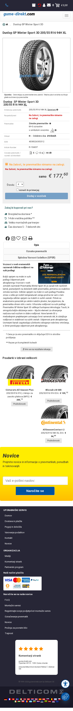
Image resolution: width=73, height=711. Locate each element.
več (20, 669)
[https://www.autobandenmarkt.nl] (32, 699)
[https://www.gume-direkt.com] (47, 699)
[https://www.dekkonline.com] (24, 699)
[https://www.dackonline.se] (17, 699)
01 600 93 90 (8, 5)
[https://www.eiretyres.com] (15, 701)
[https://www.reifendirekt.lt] (45, 701)
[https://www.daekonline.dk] (28, 699)
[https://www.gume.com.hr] (38, 701)
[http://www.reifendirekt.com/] (57, 701)
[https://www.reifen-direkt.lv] (49, 701)
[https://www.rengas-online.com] (55, 699)
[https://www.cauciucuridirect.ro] (26, 701)
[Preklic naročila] (39, 5)
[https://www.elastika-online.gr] (30, 701)
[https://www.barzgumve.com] (34, 701)
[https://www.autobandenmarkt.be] (51, 699)
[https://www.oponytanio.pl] (23, 701)
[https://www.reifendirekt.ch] (13, 699)
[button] (65, 684)
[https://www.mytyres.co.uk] (36, 699)
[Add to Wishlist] (18, 238)
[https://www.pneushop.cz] (59, 699)
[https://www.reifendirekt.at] (43, 699)
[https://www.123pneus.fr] (9, 699)
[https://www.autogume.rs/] (53, 701)
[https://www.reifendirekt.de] (5, 699)
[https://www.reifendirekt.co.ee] (42, 701)
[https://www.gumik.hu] (19, 701)
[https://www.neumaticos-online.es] (40, 699)
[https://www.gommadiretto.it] (21, 699)
